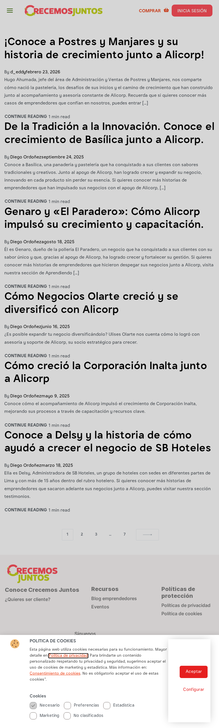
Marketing (49, 716)
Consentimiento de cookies (55, 674)
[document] (109, 364)
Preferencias (86, 705)
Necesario (50, 705)
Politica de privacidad (68, 656)
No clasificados (88, 716)
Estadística (123, 705)
